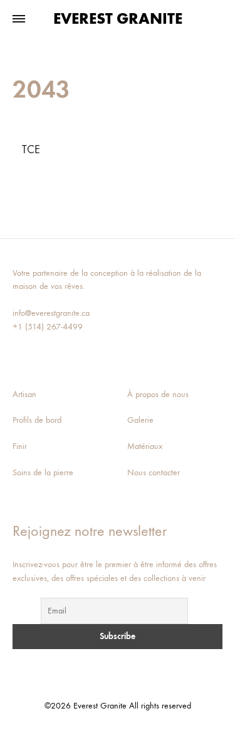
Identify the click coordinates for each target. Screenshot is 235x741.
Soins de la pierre (43, 472)
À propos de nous (158, 394)
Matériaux (144, 446)
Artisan (24, 394)
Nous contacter (153, 472)
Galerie (140, 420)
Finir (20, 446)
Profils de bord (37, 420)
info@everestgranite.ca (51, 313)
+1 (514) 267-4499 (48, 326)
